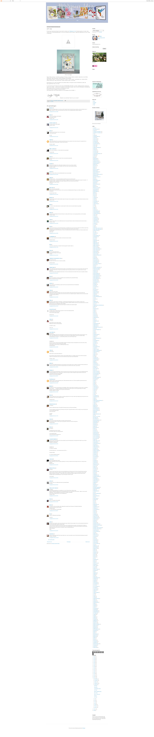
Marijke (50, 386)
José (50, 226)
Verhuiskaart (95, 608)
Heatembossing (95, 323)
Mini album (95, 417)
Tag (93, 571)
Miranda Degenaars (96, 420)
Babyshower (95, 159)
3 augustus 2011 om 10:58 (53, 111)
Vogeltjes (94, 616)
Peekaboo (95, 454)
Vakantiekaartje (95, 602)
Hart (94, 322)
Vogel (94, 615)
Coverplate (95, 217)
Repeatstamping (96, 488)
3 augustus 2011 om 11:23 (53, 136)
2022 (94, 662)
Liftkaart (94, 399)
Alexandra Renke (96, 143)
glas (94, 307)
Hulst (94, 339)
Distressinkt (95, 251)
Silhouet (94, 521)
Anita (50, 219)
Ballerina (94, 164)
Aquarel (94, 148)
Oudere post (87, 541)
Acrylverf (94, 137)
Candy (94, 198)
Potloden (94, 477)
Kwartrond (95, 385)
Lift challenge (95, 395)
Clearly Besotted (96, 212)
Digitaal (94, 241)
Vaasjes (94, 599)
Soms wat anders (96, 543)
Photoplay (95, 460)
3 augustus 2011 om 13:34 (53, 201)
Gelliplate (94, 301)
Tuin (94, 594)
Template (94, 580)
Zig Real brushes (96, 643)
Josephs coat (95, 349)
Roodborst (95, 499)
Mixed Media (95, 421)
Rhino (94, 494)
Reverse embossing (96, 493)
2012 (94, 676)
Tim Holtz (94, 587)
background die (95, 160)
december (96, 679)
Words (94, 638)
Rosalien (94, 102)
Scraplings (95, 514)
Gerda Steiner (95, 302)
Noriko (50, 427)
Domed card (95, 253)
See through (95, 515)
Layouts (94, 389)
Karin (50, 276)
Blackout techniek (96, 184)
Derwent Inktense (96, 235)
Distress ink (95, 246)
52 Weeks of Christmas (97, 131)
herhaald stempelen (96, 329)
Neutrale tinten (95, 432)
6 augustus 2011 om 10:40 (53, 501)
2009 (94, 710)
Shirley (50, 212)
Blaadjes (94, 179)
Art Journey (95, 152)
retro (94, 492)
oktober (95, 681)
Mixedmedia (95, 422)
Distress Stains (95, 250)
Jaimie (50, 350)
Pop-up (94, 472)
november (96, 680)
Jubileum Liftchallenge (97, 350)
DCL (94, 231)
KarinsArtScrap (52, 309)
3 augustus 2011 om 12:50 (53, 174)
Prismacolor (95, 481)
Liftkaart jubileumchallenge (97, 400)
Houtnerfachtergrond (96, 338)
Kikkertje (94, 362)
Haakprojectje (95, 317)
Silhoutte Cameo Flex (96, 528)
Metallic (94, 412)
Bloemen (94, 186)
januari (95, 707)
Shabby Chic (95, 516)
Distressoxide (95, 252)
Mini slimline (95, 418)
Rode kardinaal (95, 495)
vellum (94, 607)
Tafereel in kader (96, 569)
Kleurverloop (95, 378)
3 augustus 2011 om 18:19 (53, 255)
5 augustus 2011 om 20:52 (53, 495)
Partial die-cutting (96, 450)
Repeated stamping (96, 487)
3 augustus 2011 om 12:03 (53, 160)
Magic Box (95, 405)
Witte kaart (95, 636)
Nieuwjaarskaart (96, 434)
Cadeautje (95, 197)
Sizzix (94, 532)
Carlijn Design (95, 203)
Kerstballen (95, 357)
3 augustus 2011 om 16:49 (53, 223)
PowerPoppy (95, 478)
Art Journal (95, 151)
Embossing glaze (96, 273)
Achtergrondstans (96, 136)
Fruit (94, 297)
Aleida (50, 290)
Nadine (50, 363)
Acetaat (94, 135)
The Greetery (95, 583)
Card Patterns (95, 201)
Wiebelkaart (95, 630)
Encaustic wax (95, 280)
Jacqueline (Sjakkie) (52, 439)
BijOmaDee (95, 175)
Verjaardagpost (95, 610)
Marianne (51, 107)
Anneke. (50, 283)
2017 (94, 669)
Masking (94, 411)
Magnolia (94, 406)
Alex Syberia (95, 142)
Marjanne (51, 197)
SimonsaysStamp (96, 531)
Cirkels (94, 208)
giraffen (94, 306)
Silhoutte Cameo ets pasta (97, 527)
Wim (50, 244)
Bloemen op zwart (96, 187)
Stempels (94, 553)
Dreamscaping (95, 261)
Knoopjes (94, 379)
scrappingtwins (52, 236)
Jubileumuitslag (95, 351)
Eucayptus (95, 284)
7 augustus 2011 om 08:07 (53, 510)
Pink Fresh (95, 465)
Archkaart (94, 149)
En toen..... (96, 695)
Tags (94, 575)
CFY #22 (95, 690)
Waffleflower (95, 620)
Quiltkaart (94, 482)
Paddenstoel (95, 445)
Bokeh (94, 192)
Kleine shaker (95, 368)
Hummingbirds (95, 340)
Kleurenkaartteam (96, 373)
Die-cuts (94, 237)
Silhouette (95, 522)
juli (94, 698)
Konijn (94, 382)
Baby (94, 157)
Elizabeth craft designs (97, 267)
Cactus (94, 196)
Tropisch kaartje (95, 592)
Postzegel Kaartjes (96, 476)
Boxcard (94, 193)
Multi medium (95, 427)
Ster (94, 558)
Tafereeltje (95, 570)
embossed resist (96, 269)
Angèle (50, 139)
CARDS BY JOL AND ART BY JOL (55, 258)
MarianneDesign (96, 410)
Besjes (94, 168)
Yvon (94, 104)
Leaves (94, 390)
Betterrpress (95, 173)
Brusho (94, 195)
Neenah (94, 429)
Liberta (50, 319)
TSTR (94, 593)
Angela (50, 177)
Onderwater (95, 442)
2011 (94, 677)
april (95, 703)
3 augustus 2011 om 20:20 (53, 280)
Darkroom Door (95, 230)
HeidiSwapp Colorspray (97, 327)
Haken (94, 319)
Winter (94, 632)
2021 (94, 663)
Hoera (94, 333)
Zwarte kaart (95, 647)
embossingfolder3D (96, 275)
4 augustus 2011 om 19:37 (53, 423)
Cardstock (95, 202)
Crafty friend (95, 220)
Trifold (94, 591)
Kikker (94, 361)
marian (50, 419)
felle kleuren (95, 289)
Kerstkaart (95, 360)
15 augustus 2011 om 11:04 (53, 537)
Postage (94, 473)
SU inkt (94, 566)
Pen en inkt (95, 455)
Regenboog (95, 484)
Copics (94, 214)
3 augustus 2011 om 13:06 (53, 184)
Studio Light (95, 565)
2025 (94, 658)
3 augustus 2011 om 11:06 (53, 119)
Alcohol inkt (95, 140)
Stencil (94, 554)
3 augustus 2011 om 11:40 (53, 145)
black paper (95, 181)
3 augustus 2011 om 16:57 (53, 241)
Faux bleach (95, 286)
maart (95, 704)
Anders (94, 146)
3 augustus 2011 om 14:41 (53, 209)
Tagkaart (94, 574)
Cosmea (94, 215)
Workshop (95, 640)
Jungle (94, 352)
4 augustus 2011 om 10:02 (53, 382)
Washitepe (95, 621)
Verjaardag (95, 609)
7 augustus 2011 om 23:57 (53, 530)
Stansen (94, 550)
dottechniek (95, 258)
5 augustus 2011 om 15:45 (53, 477)
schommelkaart (95, 509)
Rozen (94, 503)
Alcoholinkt (95, 141)
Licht (94, 394)
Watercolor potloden (96, 624)
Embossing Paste (96, 274)
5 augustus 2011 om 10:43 (53, 464)
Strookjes (94, 564)
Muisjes (94, 426)
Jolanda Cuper (51, 267)
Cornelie (50, 163)
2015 (94, 672)
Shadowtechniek (96, 517)
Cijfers (94, 207)
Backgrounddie (95, 163)
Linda (50, 156)
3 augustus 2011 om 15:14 (53, 216)
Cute (94, 225)
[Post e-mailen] (65, 100)
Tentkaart (94, 581)
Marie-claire (51, 187)
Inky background (96, 346)
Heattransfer (95, 324)
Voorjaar (94, 618)
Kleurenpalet (95, 374)
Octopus (94, 439)
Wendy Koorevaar (52, 404)
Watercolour (95, 625)
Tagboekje (95, 572)
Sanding (94, 505)
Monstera (94, 423)
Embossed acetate (96, 268)
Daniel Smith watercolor (97, 228)
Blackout (94, 182)
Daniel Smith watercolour (97, 229)
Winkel (94, 631)
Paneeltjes (95, 448)
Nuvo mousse (95, 438)
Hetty (50, 130)
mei (95, 701)
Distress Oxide (95, 247)
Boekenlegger (95, 191)
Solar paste (95, 542)
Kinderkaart (95, 363)
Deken (94, 234)
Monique (50, 370)
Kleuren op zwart (96, 372)
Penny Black (95, 456)
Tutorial (94, 597)
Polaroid (94, 470)
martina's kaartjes (52, 122)
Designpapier (95, 236)
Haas (94, 318)
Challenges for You (72, 31)
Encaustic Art (95, 279)
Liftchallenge (95, 396)
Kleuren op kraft (95, 371)
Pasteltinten (95, 451)
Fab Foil (94, 285)
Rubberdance (95, 504)
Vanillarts (94, 605)
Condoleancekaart (96, 213)
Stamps (94, 549)
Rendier (94, 486)
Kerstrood (95, 687)
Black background (96, 180)
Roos (94, 500)
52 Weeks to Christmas (97, 132)
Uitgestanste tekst (96, 598)
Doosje (94, 256)
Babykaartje (95, 158)
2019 (94, 666)
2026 (94, 656)
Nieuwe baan (95, 433)
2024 (94, 659)
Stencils (94, 555)
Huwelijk (94, 341)
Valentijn (94, 604)
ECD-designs (95, 262)
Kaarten (52, 101)
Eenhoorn (94, 264)
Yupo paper (95, 641)
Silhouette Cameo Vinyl (97, 525)
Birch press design (96, 176)
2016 (94, 670)
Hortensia (94, 335)
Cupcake (94, 223)
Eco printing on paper (96, 263)
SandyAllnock (95, 506)
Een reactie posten (51, 539)
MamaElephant (95, 407)
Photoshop (95, 461)
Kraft (94, 383)
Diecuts (94, 239)
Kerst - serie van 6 (97, 694)
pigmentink (95, 462)
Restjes (94, 489)
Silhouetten (95, 526)
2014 (94, 673)
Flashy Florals (95, 291)
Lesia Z (94, 393)
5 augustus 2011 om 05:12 (53, 455)
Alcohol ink (95, 138)
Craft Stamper (95, 219)
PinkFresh (95, 467)
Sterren (94, 560)
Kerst (94, 356)
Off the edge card (96, 440)
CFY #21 (95, 697)
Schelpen (94, 508)
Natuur (94, 428)
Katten (94, 355)
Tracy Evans (95, 588)
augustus (95, 684)
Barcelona (95, 165)
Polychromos (95, 471)
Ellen (50, 204)
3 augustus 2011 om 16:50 (53, 233)
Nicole (50, 395)
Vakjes (94, 603)
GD (93, 300)
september (96, 683)
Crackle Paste (95, 218)
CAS (94, 204)
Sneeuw (94, 538)
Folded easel (95, 295)
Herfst (94, 328)
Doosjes (94, 257)
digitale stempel (95, 245)
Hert (94, 330)
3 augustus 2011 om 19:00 (53, 264)
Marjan (100, 36)
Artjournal (94, 154)
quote (94, 483)
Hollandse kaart (95, 334)
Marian (50, 250)
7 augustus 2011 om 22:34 (53, 518)
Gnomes (94, 313)
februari (95, 705)
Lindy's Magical (95, 401)
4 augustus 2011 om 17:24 (53, 415)
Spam (94, 544)
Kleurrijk (94, 376)
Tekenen (94, 576)
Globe (94, 311)
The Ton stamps (95, 586)
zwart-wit (94, 646)
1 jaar (94, 127)
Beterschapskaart (96, 171)
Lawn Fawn (95, 388)
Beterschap (95, 170)
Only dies (94, 444)
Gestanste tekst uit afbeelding (98, 305)
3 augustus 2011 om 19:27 (53, 273)
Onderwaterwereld (96, 443)
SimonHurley (95, 530)
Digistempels (95, 240)
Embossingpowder (96, 278)
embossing (95, 272)
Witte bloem (95, 635)
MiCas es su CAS (96, 416)
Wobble (94, 637)
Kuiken (94, 384)
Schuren (94, 511)
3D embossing (95, 129)
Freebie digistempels (96, 296)
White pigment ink (96, 629)
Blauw (94, 185)
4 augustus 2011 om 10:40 (53, 391)
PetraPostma (51, 379)
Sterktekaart (95, 559)
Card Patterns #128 (97, 688)
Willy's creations (52, 148)
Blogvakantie (95, 190)
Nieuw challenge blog (97, 691)
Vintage (94, 614)
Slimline (94, 533)
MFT (94, 415)
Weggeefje (95, 627)
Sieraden (94, 520)
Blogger (84, 728)
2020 (94, 665)
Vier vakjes (95, 613)
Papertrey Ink (95, 449)
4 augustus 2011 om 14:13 (53, 400)
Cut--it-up (94, 224)
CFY (50, 101)
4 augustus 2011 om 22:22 (53, 435)
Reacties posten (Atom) (55, 543)
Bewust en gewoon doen (97, 174)
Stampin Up (95, 548)
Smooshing (95, 536)
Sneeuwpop (95, 539)
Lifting (94, 398)
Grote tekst (95, 316)
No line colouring (96, 437)
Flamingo (94, 290)
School (94, 510)
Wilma (50, 300)
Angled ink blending (96, 147)
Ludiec (94, 404)
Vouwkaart (95, 619)
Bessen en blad (95, 169)
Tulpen (94, 596)
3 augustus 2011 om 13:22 (53, 194)
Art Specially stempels (96, 153)
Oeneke (50, 171)
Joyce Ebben (51, 332)
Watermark (95, 626)
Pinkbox (94, 466)
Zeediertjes (95, 642)
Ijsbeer (94, 344)
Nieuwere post (49, 541)
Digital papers (95, 242)
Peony (94, 459)
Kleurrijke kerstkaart (96, 377)
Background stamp (96, 162)
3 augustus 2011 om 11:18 (53, 127)
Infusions (94, 345)
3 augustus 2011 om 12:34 (53, 168)
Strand (94, 561)
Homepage (69, 541)
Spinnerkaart (95, 547)
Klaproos (94, 366)
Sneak (94, 537)
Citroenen (94, 209)
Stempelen (95, 552)
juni (95, 700)
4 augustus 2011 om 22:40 (53, 443)
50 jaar (94, 130)
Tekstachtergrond (96, 577)
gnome (94, 312)
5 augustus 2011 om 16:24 (53, 484)
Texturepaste (95, 582)
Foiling (94, 294)
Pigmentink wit (95, 464)
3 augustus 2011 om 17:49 (53, 247)
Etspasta (94, 283)
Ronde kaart (95, 498)
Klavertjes (94, 367)
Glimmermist (95, 308)
